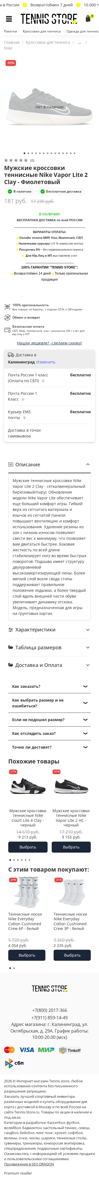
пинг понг (44, 1132)
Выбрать (28, 847)
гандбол (11, 1132)
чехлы (34, 1138)
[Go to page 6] (29, 860)
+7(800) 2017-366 (49, 1010)
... (79, 42)
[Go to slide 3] (32, 153)
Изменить (45, 362)
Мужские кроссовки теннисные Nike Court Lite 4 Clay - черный (27, 818)
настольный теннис (60, 1128)
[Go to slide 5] (40, 153)
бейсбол (27, 1132)
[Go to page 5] (25, 860)
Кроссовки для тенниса (42, 31)
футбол (73, 1122)
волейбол (12, 1128)
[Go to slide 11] (63, 153)
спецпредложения (19, 1148)
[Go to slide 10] (59, 153)
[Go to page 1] (10, 860)
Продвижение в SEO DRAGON (29, 1164)
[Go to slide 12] (67, 153)
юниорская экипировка (64, 1143)
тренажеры (32, 1143)
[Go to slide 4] (36, 153)
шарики (48, 1138)
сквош (83, 1128)
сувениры (12, 1143)
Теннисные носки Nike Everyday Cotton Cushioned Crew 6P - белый (25, 921)
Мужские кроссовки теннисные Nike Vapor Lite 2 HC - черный (71, 818)
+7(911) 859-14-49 (49, 1018)
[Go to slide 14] (74, 153)
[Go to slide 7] (47, 153)
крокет (61, 1132)
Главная (12, 42)
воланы (10, 1138)
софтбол (75, 1132)
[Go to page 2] (14, 860)
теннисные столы (71, 1138)
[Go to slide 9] (55, 153)
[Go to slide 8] (51, 153)
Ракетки (10, 31)
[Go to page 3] (18, 860)
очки (23, 1138)
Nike (8, 48)
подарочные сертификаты (59, 1148)
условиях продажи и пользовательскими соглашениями (49, 1156)
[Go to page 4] (22, 860)
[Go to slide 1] (24, 153)
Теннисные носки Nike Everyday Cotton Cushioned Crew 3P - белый (70, 921)
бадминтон (32, 1128)
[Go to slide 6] (44, 153)
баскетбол (56, 1122)
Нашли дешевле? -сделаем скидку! (49, 343)
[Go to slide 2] (28, 153)
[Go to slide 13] (71, 153)
